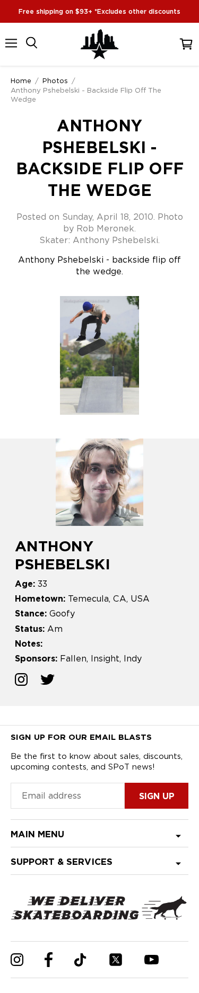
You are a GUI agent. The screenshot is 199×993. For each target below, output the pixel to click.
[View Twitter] (47, 680)
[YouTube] (151, 959)
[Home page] (99, 44)
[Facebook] (49, 959)
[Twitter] (115, 959)
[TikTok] (80, 960)
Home (21, 80)
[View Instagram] (21, 680)
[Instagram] (17, 959)
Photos (55, 80)
